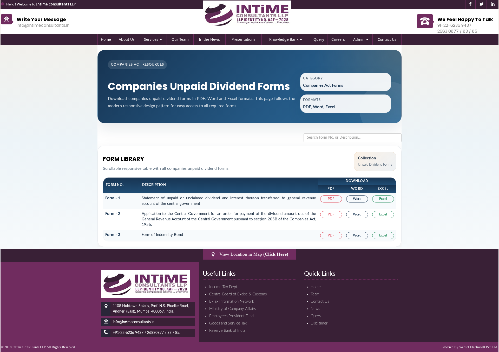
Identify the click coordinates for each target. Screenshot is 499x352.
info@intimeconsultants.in (43, 25)
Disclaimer (319, 323)
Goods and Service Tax (228, 323)
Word (357, 199)
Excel (383, 199)
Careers (338, 39)
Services (151, 39)
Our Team (180, 39)
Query (318, 39)
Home (106, 39)
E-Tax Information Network (231, 301)
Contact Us (387, 39)
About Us (127, 39)
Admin (359, 39)
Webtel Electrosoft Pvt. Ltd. (478, 347)
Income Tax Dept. (223, 287)
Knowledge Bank (284, 39)
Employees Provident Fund (231, 316)
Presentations (243, 39)
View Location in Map (253, 254)
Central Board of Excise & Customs (238, 294)
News (315, 309)
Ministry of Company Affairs (232, 309)
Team (315, 294)
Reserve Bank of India (227, 331)
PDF (331, 199)
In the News (209, 39)
